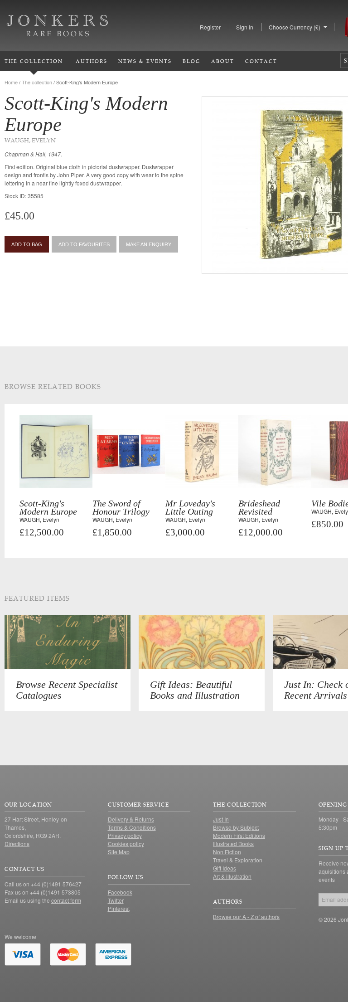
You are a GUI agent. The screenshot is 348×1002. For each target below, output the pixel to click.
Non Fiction (227, 852)
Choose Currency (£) (294, 27)
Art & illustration (232, 876)
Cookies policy (126, 843)
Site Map (119, 852)
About (222, 61)
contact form (66, 900)
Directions (17, 843)
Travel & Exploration (237, 860)
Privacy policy (125, 835)
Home (11, 82)
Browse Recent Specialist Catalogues (66, 690)
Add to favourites (84, 244)
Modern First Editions (239, 835)
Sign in (244, 27)
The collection (37, 82)
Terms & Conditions (132, 827)
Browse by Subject (236, 827)
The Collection (34, 61)
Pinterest (119, 908)
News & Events (145, 61)
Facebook (120, 892)
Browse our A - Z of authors (246, 916)
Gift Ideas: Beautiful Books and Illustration (195, 690)
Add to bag (26, 244)
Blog (191, 61)
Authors (91, 61)
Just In (221, 819)
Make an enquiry (148, 244)
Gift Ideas (224, 868)
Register (210, 27)
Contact (261, 61)
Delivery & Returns (131, 819)
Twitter (116, 900)
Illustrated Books (233, 843)
